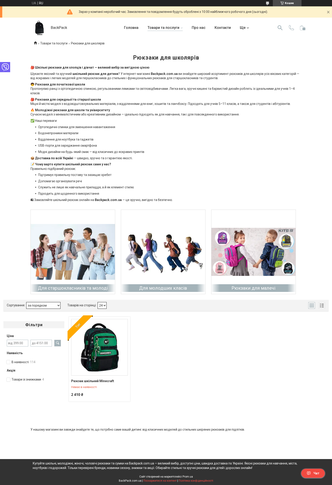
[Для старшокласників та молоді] (72, 252)
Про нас (199, 27)
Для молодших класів (163, 288)
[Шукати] (280, 27)
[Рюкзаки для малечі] (253, 252)
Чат (316, 473)
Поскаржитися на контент (160, 480)
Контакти (223, 27)
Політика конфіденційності (196, 480)
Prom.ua (187, 476)
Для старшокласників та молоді (73, 288)
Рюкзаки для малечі (253, 288)
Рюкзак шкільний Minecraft (92, 381)
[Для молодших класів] (163, 252)
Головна (131, 27)
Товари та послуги (163, 27)
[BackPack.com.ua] (39, 28)
